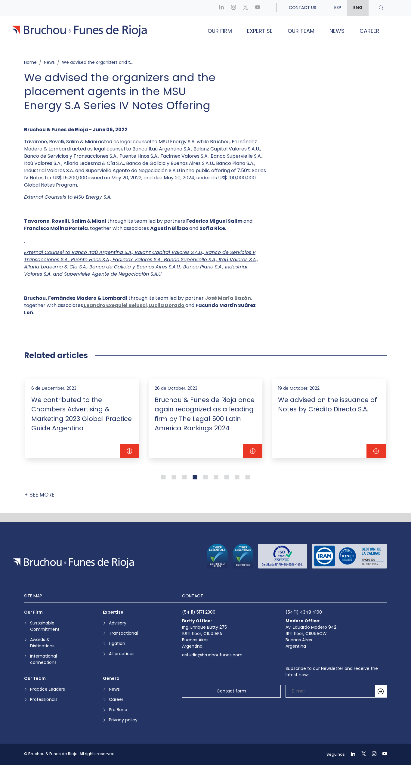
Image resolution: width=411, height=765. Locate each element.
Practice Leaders (47, 689)
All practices (121, 654)
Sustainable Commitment (45, 626)
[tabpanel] (82, 419)
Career (369, 31)
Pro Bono (118, 710)
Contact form (231, 691)
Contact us (302, 8)
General (112, 678)
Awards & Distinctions (42, 642)
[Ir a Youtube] (257, 7)
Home (30, 62)
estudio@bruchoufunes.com (212, 655)
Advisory (117, 623)
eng (358, 8)
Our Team (301, 31)
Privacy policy (123, 720)
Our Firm (220, 31)
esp (337, 8)
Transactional (123, 633)
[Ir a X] (245, 7)
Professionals (43, 699)
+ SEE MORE (39, 494)
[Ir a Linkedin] (221, 7)
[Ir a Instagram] (233, 7)
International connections (43, 659)
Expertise (260, 31)
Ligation (117, 643)
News (337, 31)
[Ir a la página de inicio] (73, 563)
